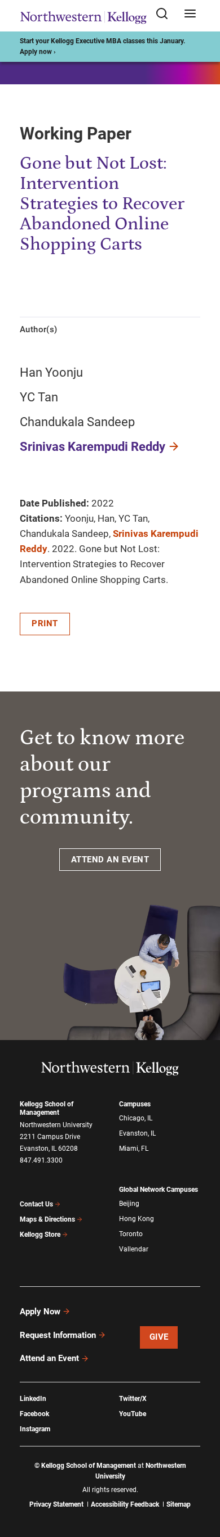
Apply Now (40, 1312)
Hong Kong (136, 1219)
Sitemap (178, 1504)
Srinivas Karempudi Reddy (92, 447)
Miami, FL (133, 1148)
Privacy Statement (56, 1504)
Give (159, 1337)
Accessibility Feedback (125, 1504)
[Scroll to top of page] (200, 1478)
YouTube (132, 1414)
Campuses (135, 1104)
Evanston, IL (137, 1133)
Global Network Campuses (158, 1190)
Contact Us (36, 1204)
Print (45, 623)
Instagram (35, 1429)
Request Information (58, 1335)
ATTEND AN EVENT (110, 860)
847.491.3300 (41, 1160)
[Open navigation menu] (190, 14)
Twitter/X (133, 1399)
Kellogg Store (40, 1234)
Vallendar (133, 1249)
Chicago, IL (135, 1118)
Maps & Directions (47, 1219)
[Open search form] (166, 14)
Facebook (34, 1414)
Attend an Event (49, 1358)
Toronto (131, 1234)
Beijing (129, 1204)
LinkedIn (33, 1399)
